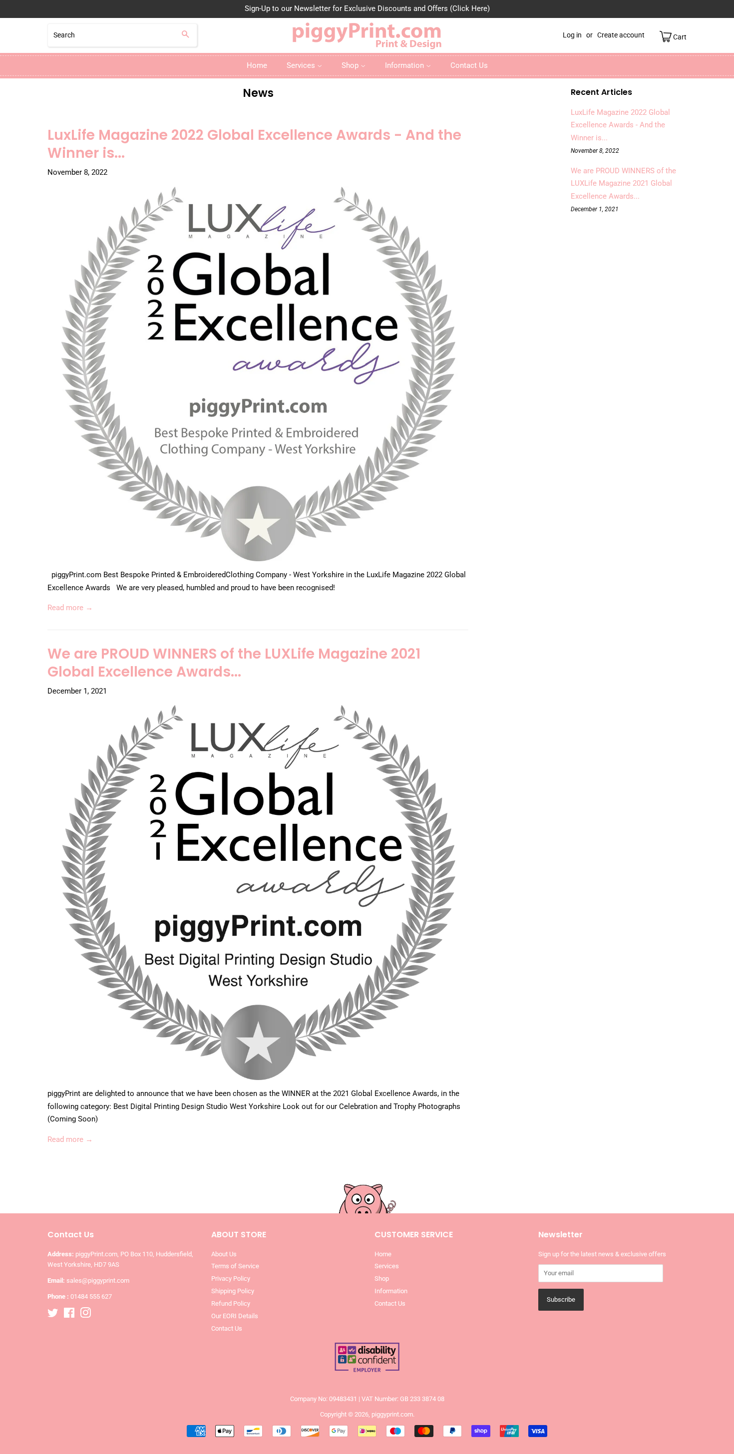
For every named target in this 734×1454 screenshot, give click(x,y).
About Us (224, 1254)
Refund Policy (230, 1303)
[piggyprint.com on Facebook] (69, 1315)
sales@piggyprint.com (97, 1280)
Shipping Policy (232, 1291)
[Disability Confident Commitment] (367, 1371)
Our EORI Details (234, 1316)
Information (405, 65)
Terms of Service (235, 1266)
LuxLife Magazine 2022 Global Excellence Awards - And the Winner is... (254, 144)
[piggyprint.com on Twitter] (52, 1315)
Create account (621, 35)
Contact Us (469, 65)
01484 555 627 (91, 1296)
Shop (351, 65)
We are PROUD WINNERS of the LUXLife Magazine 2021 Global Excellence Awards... (233, 663)
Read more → (70, 607)
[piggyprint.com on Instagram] (85, 1315)
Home (257, 65)
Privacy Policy (230, 1278)
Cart (679, 37)
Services (302, 65)
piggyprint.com (392, 1414)
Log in (572, 35)
